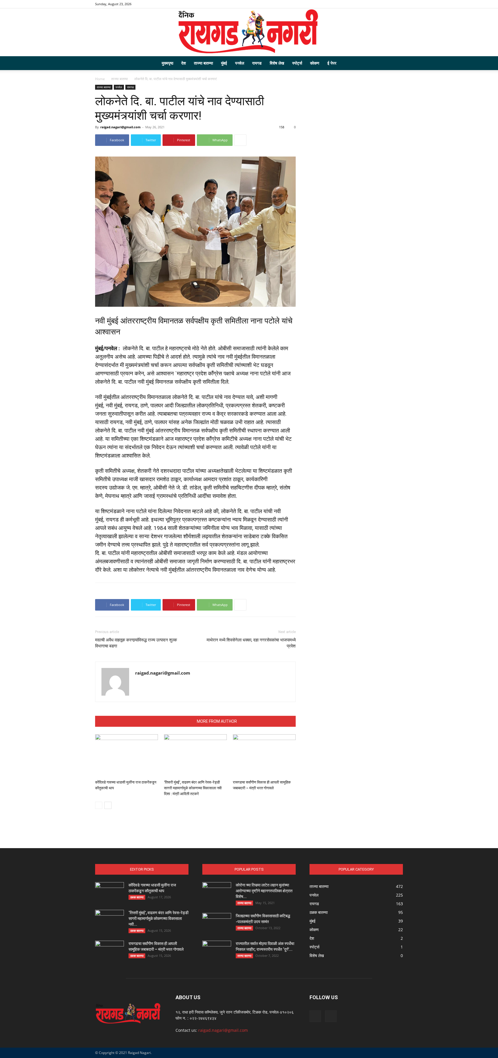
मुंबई (224, 63)
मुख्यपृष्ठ (167, 63)
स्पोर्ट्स (297, 63)
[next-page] (108, 805)
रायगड (257, 63)
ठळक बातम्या (137, 897)
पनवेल (239, 63)
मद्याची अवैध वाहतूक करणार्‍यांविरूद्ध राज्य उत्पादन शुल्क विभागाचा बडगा (136, 643)
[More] (240, 140)
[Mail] (398, 4)
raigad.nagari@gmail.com (120, 127)
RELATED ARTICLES (172, 721)
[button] (396, 63)
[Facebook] (389, 4)
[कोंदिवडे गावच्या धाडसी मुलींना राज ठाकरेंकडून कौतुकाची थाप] (126, 756)
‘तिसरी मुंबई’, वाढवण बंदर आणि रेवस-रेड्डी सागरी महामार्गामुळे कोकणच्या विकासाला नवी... (158, 918)
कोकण (314, 63)
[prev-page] (98, 805)
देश (183, 63)
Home (100, 78)
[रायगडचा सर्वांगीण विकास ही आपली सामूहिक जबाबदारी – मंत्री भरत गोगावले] (264, 756)
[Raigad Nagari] (249, 32)
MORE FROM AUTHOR (217, 721)
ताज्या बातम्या (203, 63)
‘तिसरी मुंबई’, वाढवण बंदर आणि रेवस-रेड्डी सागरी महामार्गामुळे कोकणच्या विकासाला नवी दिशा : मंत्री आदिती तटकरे (193, 788)
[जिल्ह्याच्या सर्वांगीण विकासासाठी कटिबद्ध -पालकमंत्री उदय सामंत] (216, 923)
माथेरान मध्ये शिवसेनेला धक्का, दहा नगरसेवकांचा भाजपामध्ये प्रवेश (251, 643)
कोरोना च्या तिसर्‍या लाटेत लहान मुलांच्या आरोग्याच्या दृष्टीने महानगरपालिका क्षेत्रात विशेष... (264, 891)
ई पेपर (331, 63)
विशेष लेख (277, 63)
